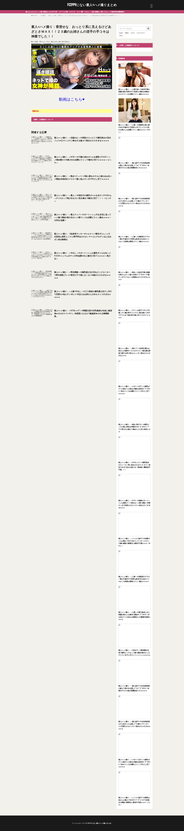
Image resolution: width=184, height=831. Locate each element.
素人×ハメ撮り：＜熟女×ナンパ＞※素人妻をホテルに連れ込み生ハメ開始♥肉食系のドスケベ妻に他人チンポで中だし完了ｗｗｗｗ (83, 177)
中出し (48, 41)
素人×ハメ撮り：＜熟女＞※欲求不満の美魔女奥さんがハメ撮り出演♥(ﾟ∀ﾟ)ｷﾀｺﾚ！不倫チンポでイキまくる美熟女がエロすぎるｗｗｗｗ (134, 275)
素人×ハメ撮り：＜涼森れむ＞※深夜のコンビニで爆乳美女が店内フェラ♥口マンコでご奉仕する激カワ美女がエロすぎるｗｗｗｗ (82, 139)
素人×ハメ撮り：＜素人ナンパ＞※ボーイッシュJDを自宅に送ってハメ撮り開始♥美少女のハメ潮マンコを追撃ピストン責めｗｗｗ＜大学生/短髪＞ (82, 217)
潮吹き (53, 41)
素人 (56, 41)
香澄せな (67, 41)
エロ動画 (42, 15)
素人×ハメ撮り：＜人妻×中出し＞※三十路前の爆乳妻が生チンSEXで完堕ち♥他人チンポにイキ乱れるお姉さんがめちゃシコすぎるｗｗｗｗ (82, 294)
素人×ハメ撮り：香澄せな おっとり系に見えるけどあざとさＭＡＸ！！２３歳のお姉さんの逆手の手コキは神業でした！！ (84, 15)
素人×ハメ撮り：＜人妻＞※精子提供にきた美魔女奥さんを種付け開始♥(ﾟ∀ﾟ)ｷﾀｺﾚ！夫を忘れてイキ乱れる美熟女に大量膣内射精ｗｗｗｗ (134, 615)
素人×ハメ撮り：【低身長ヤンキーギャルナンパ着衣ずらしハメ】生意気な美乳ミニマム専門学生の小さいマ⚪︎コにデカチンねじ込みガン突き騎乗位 (82, 237)
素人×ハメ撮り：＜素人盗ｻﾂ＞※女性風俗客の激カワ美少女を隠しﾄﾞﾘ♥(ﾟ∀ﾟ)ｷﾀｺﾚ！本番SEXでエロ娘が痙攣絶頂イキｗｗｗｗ (134, 165)
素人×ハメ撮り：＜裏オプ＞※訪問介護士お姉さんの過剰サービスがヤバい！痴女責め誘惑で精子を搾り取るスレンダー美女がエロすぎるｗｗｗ (134, 351)
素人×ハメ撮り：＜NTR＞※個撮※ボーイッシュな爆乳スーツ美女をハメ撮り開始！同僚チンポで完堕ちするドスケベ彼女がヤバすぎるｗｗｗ (134, 504)
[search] (148, 28)
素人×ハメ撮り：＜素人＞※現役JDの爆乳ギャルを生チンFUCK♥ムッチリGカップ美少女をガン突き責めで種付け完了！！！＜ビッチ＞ (83, 198)
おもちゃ (43, 41)
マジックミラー (140, 33)
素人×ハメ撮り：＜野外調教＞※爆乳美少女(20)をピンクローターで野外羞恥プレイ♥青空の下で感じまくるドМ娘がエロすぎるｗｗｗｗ (82, 275)
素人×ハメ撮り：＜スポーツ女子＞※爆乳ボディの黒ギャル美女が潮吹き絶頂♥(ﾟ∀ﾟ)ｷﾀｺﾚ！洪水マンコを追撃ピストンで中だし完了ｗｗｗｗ (134, 389)
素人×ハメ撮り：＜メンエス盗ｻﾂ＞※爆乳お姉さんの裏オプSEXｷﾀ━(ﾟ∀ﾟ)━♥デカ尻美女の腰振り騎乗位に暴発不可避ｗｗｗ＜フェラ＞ (134, 801)
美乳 (59, 41)
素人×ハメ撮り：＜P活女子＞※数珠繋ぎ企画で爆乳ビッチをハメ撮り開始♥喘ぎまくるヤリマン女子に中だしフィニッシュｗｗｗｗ (134, 652)
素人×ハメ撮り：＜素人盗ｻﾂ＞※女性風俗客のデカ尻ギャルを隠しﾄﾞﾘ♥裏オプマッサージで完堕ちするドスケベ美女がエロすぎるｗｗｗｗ (134, 202)
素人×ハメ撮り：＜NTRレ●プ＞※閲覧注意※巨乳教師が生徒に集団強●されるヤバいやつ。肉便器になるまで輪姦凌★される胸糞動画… (83, 313)
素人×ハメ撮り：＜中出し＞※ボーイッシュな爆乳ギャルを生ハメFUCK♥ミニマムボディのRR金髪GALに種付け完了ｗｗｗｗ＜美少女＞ (82, 256)
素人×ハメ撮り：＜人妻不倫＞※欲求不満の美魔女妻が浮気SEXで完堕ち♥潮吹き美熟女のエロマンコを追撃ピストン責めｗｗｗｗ (134, 91)
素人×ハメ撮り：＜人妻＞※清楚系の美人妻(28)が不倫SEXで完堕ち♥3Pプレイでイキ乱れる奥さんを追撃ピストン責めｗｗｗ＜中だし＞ (134, 128)
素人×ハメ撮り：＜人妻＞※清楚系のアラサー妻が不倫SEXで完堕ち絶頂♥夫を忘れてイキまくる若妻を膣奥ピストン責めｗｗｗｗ (134, 239)
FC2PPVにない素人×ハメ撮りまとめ (92, 4)
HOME (35, 15)
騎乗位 (127, 33)
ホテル (132, 33)
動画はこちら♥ (72, 99)
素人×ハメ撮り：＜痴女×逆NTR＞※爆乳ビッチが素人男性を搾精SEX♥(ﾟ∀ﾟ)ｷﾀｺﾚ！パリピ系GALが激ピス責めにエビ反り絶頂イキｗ (134, 428)
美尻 (62, 41)
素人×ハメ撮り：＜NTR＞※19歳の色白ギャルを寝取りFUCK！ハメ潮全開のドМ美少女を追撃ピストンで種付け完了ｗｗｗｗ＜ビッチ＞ (82, 160)
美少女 (121, 33)
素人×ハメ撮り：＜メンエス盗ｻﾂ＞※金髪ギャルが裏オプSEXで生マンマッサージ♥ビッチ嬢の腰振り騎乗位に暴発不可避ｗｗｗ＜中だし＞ (134, 542)
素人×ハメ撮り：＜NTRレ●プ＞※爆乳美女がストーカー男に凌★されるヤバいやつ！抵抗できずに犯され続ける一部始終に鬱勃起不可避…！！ (134, 466)
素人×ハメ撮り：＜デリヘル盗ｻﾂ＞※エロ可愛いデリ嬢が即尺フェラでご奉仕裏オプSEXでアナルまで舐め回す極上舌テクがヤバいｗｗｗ (134, 313)
